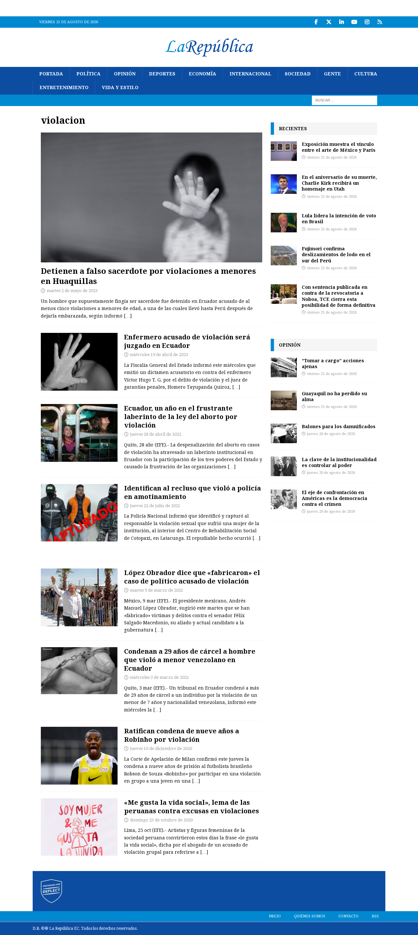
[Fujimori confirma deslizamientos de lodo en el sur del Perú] (284, 255)
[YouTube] (354, 22)
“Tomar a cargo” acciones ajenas (333, 363)
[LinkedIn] (341, 22)
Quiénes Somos (309, 916)
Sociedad (298, 73)
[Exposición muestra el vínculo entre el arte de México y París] (284, 151)
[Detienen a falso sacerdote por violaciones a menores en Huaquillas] (151, 197)
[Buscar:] (344, 99)
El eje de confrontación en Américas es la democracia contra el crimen (334, 498)
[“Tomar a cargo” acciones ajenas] (284, 367)
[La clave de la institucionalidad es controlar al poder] (284, 466)
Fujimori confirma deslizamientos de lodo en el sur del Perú (336, 254)
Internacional (250, 73)
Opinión (125, 73)
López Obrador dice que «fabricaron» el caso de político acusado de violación (192, 576)
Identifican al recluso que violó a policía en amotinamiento (192, 492)
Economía (202, 73)
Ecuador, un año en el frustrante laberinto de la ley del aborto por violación (180, 416)
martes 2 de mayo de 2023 (72, 290)
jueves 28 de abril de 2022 (155, 434)
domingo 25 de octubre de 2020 (161, 820)
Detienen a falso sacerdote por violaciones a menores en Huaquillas (148, 275)
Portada (51, 73)
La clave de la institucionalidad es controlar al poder (339, 462)
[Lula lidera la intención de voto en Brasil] (284, 222)
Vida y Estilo (120, 87)
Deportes (162, 73)
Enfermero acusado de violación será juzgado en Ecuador (187, 341)
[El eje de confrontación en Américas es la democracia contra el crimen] (284, 499)
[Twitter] (328, 22)
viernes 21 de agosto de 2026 (332, 157)
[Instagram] (367, 22)
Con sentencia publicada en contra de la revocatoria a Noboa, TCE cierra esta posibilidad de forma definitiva (339, 296)
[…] (128, 316)
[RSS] (379, 22)
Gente (332, 73)
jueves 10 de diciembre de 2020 (161, 748)
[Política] (79, 433)
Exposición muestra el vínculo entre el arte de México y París (339, 147)
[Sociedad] (79, 362)
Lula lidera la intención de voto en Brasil (339, 218)
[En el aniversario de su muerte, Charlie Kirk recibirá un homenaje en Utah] (284, 184)
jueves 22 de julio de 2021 (155, 505)
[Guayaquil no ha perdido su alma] (284, 400)
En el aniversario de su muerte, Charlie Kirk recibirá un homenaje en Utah (339, 183)
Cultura (365, 73)
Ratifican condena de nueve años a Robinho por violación (181, 735)
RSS (375, 916)
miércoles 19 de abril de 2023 (159, 354)
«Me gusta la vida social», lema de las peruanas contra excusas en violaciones (191, 806)
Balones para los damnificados (339, 426)
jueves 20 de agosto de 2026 (331, 434)
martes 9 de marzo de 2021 (156, 590)
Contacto (348, 916)
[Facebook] (316, 22)
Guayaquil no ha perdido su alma (334, 396)
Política (88, 73)
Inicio (275, 916)
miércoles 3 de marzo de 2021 (159, 677)
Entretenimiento (64, 87)
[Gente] (79, 756)
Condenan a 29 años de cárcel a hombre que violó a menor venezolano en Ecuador (189, 660)
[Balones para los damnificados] (284, 433)
